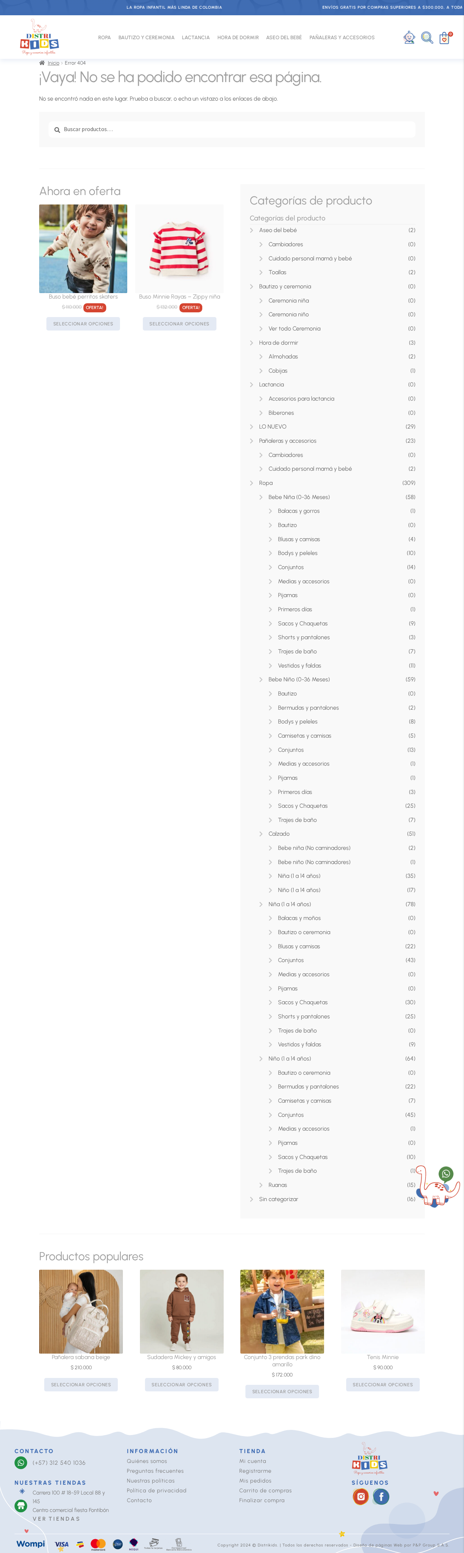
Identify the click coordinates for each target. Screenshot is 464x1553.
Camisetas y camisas (304, 735)
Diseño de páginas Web (378, 1545)
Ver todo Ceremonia (294, 328)
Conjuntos (291, 567)
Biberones (281, 412)
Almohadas (283, 356)
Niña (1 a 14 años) (299, 875)
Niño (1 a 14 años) (299, 890)
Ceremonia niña (289, 300)
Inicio (53, 63)
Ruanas (278, 1184)
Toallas (277, 272)
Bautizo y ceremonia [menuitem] (147, 38)
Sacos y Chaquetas (303, 623)
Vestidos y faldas (299, 665)
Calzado (279, 833)
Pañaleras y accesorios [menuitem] (342, 38)
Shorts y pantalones (304, 637)
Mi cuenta (252, 1461)
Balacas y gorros (299, 510)
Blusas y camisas (299, 539)
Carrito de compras (265, 1490)
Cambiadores (286, 244)
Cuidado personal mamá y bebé (310, 258)
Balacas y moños (299, 918)
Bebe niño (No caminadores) (314, 862)
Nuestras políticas (151, 1480)
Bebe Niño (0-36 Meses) (299, 679)
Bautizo (287, 525)
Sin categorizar (278, 1199)
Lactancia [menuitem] (196, 38)
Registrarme (255, 1471)
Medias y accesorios (304, 581)
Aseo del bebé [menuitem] (284, 38)
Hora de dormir (278, 342)
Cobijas (278, 370)
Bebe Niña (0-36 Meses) (299, 497)
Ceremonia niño (289, 314)
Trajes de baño (297, 651)
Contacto (139, 1500)
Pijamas (288, 595)
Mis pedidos (255, 1480)
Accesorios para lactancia (301, 398)
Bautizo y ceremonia (285, 286)
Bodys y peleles (298, 553)
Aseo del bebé (278, 230)
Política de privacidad (157, 1490)
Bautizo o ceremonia (304, 932)
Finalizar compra (262, 1500)
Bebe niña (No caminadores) (314, 847)
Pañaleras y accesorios (287, 440)
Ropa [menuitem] (104, 38)
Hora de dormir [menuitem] (238, 38)
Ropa (266, 482)
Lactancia (271, 384)
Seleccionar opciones (83, 324)
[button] (427, 37)
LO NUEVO (272, 426)
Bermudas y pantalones (308, 707)
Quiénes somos (147, 1461)
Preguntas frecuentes (155, 1471)
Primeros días (295, 609)
